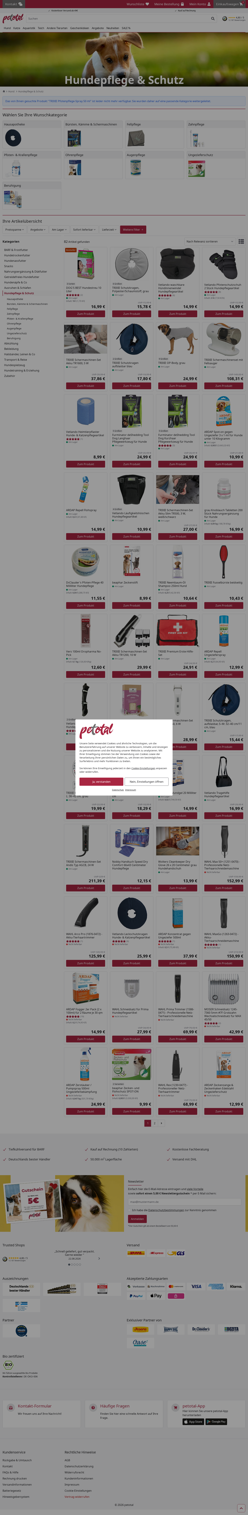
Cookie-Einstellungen (143, 768)
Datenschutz (118, 789)
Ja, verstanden (101, 782)
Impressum (130, 789)
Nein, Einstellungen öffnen (146, 782)
